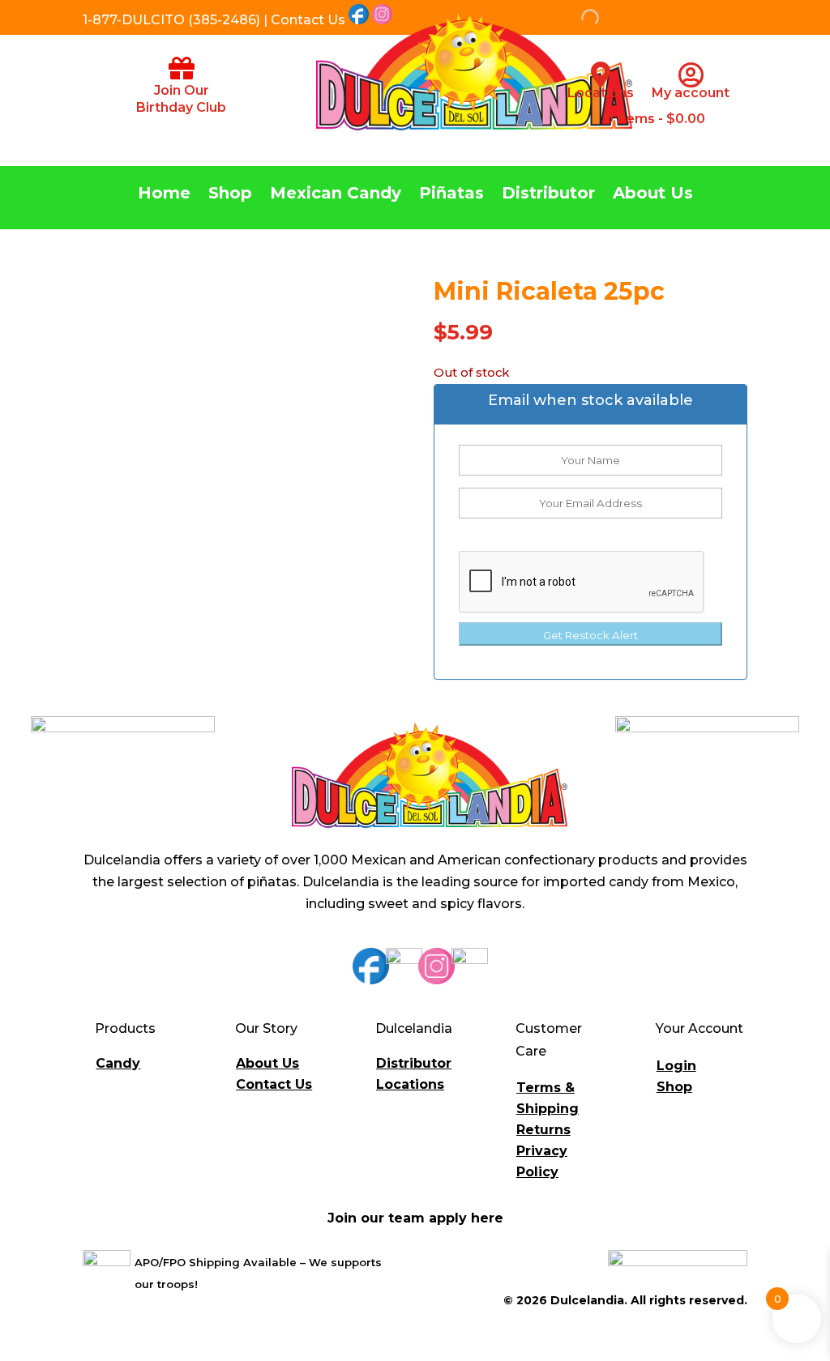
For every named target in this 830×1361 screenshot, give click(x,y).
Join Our (181, 90)
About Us (653, 195)
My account (690, 92)
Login (676, 1065)
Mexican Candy (335, 195)
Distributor (548, 195)
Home (164, 195)
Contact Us (274, 1084)
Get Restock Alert (590, 635)
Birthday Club (181, 107)
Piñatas (451, 195)
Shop (230, 195)
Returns (543, 1129)
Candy (118, 1063)
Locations (600, 92)
